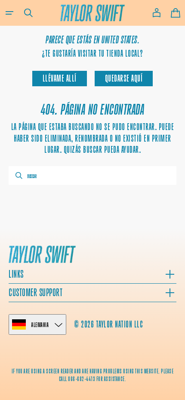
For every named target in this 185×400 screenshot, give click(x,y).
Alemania (40, 324)
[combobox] (92, 175)
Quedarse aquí (124, 78)
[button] (9, 12)
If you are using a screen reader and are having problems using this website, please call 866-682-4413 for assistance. (93, 375)
